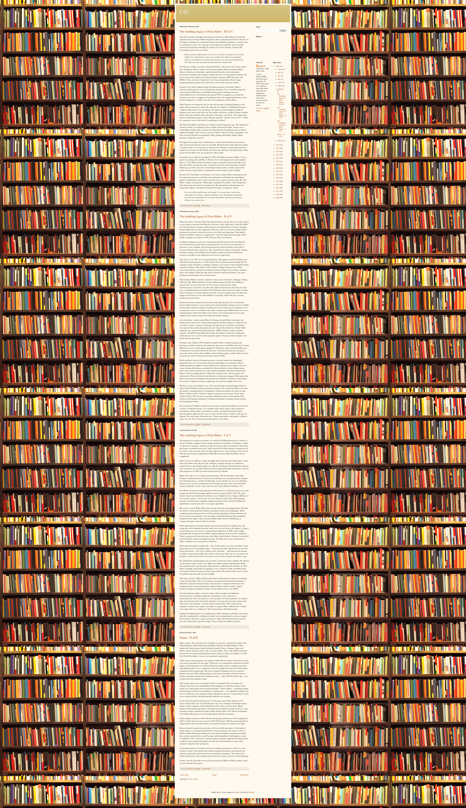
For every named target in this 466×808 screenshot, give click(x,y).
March (280, 85)
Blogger (251, 792)
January (280, 140)
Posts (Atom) (193, 779)
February (281, 89)
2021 (278, 158)
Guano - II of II (189, 637)
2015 (278, 178)
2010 (278, 194)
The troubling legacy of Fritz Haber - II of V (206, 216)
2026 (278, 66)
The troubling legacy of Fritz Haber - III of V (206, 31)
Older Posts (244, 775)
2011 (278, 191)
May (279, 79)
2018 (278, 168)
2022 (278, 154)
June (279, 76)
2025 (278, 145)
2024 (278, 148)
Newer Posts (184, 775)
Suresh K (261, 66)
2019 (278, 164)
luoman (236, 792)
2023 (278, 151)
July (279, 72)
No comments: (206, 206)
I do (184, 11)
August (280, 69)
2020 (278, 161)
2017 (278, 171)
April (280, 82)
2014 (278, 181)
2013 (278, 184)
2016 (278, 174)
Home (214, 775)
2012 (278, 188)
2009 (278, 198)
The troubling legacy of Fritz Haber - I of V (205, 435)
